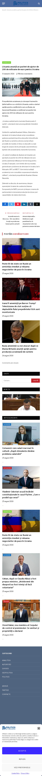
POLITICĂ (6, 601)
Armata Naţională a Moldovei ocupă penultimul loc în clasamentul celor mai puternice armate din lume (31, 221)
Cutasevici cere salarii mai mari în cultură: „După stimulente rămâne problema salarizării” (18, 451)
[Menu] (3, 3)
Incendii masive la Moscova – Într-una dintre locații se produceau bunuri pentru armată (11, 220)
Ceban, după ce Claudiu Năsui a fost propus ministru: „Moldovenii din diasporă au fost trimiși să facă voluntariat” (19, 583)
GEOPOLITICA (6, 62)
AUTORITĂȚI (7, 424)
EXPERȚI (5, 669)
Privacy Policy (25, 773)
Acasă (4, 10)
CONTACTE (6, 694)
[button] (39, 728)
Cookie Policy (16, 773)
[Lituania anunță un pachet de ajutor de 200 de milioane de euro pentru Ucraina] (21, 87)
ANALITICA (6, 660)
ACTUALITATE (7, 468)
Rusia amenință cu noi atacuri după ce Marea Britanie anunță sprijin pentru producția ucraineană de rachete (20, 349)
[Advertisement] (21, 36)
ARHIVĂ (5, 686)
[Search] (39, 3)
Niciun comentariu (25, 74)
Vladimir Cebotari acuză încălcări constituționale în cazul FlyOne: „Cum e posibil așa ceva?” (21, 494)
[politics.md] (21, 3)
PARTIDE (5, 690)
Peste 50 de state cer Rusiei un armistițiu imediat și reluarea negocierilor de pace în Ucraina (16, 266)
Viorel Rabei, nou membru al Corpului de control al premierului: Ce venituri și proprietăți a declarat (20, 628)
